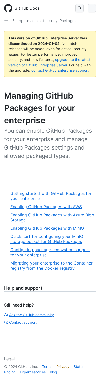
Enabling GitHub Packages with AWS (46, 206)
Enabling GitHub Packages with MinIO (47, 228)
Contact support (23, 322)
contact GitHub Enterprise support (60, 70)
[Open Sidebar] (6, 20)
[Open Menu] (92, 8)
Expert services (33, 372)
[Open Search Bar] (79, 8)
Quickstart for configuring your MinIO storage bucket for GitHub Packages (46, 239)
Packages (67, 20)
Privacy (62, 366)
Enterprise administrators (33, 20)
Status (79, 366)
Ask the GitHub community (31, 315)
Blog (53, 372)
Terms (47, 366)
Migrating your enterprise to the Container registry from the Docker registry (51, 265)
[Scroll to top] (89, 380)
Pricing (10, 372)
